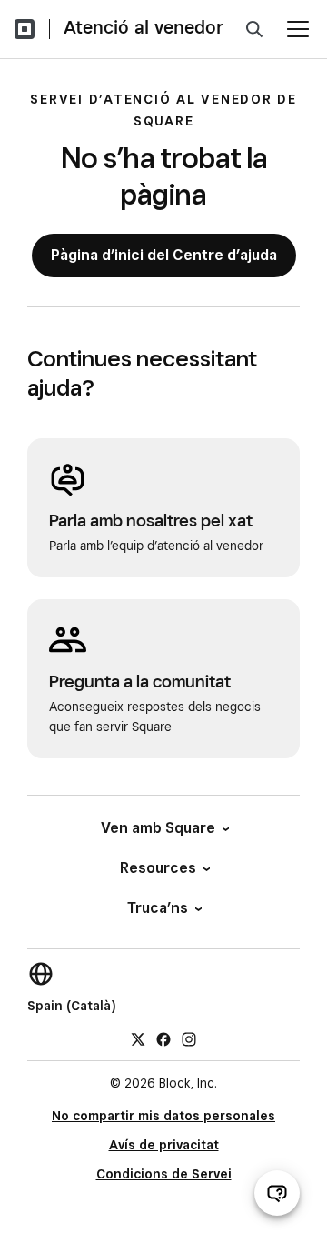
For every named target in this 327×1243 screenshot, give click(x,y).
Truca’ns (157, 908)
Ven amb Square (158, 828)
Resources (158, 868)
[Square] (25, 29)
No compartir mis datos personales (163, 1115)
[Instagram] (189, 1038)
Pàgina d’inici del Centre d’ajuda (164, 255)
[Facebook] (163, 1038)
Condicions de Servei (164, 1174)
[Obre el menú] (298, 29)
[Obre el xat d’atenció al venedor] (277, 1193)
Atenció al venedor (143, 27)
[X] (138, 1038)
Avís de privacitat (164, 1145)
